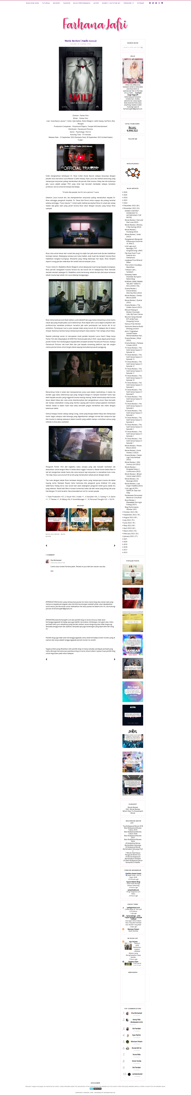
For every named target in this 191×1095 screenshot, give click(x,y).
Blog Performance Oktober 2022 (131, 508)
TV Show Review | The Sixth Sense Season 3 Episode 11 (133, 371)
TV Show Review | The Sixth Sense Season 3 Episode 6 (133, 406)
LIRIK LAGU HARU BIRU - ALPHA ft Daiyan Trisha (132, 714)
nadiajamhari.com (133, 907)
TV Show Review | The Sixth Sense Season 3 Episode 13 (133, 357)
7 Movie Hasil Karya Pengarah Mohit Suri (133, 854)
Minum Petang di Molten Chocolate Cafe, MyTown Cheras (134, 312)
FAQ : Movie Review (133, 809)
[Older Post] (114, 546)
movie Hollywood (52, 534)
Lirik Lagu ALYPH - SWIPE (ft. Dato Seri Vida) (133, 490)
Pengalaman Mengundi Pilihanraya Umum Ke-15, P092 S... (134, 241)
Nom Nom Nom (32, 3)
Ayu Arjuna (133, 941)
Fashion (66, 3)
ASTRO (96, 3)
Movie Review (133, 807)
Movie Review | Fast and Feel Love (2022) (134, 221)
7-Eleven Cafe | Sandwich (130, 271)
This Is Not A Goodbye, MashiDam (133, 266)
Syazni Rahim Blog (133, 882)
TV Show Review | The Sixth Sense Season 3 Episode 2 (133, 434)
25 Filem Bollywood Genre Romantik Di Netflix (132, 861)
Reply (52, 571)
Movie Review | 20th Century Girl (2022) (132, 463)
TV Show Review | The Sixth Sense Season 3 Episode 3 (133, 427)
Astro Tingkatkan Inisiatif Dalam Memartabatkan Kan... (134, 333)
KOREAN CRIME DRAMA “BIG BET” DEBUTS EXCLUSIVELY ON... (134, 283)
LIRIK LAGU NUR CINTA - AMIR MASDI (132, 574)
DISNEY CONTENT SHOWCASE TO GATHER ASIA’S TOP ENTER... (133, 214)
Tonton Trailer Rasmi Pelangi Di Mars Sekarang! (133, 691)
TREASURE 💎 (129, 3)
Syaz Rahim (136, 1035)
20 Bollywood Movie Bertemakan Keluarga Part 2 (133, 849)
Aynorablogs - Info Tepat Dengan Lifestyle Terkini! (133, 917)
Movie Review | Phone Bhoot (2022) (133, 447)
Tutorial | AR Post (132, 622)
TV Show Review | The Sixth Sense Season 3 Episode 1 (133, 441)
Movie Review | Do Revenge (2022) (132, 480)
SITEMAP (140, 3)
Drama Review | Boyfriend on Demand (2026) (133, 761)
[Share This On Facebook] (109, 534)
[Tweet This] (111, 534)
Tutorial (46, 3)
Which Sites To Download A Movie (133, 812)
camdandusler (137, 1074)
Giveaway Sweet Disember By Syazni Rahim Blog (133, 276)
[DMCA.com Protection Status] (96, 1089)
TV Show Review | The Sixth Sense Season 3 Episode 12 (133, 364)
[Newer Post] (46, 546)
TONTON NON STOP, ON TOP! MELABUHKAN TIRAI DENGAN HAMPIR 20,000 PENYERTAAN (132, 784)
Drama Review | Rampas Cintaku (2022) (134, 344)
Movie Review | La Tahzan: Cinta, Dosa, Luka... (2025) (133, 668)
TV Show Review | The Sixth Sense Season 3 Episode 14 (133, 350)
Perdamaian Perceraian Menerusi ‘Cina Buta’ (133, 496)
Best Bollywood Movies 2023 (132, 837)
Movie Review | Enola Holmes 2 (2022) (133, 451)
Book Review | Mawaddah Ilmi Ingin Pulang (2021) (133, 502)
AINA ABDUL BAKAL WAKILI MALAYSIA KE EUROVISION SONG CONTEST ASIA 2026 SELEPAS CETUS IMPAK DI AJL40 (133, 642)
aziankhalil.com (133, 890)
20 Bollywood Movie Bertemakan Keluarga (133, 844)
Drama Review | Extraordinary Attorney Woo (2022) (133, 290)
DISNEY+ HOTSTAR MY (111, 3)
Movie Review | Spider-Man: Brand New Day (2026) (133, 597)
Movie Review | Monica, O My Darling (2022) (134, 226)
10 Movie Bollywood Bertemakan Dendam (133, 858)
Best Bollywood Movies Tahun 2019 (132, 829)
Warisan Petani (133, 929)
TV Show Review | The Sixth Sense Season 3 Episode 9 (133, 385)
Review (56, 3)
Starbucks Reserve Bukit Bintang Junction (134, 327)
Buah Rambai (133, 931)
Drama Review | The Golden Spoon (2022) (133, 306)
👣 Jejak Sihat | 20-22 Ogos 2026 (133, 876)
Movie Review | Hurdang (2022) (131, 231)
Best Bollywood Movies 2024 (132, 840)
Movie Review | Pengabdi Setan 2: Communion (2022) (132, 469)
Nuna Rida (136, 1054)
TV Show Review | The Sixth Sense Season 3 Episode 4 (133, 420)
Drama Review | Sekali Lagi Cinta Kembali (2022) (133, 457)
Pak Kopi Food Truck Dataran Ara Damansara (132, 255)
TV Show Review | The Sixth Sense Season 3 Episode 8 (133, 392)
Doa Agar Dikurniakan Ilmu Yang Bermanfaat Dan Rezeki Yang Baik (133, 923)
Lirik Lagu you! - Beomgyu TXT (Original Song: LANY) (133, 248)
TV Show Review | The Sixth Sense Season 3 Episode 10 (133, 378)
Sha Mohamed (56, 560)
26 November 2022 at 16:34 (58, 562)
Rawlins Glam (133, 962)
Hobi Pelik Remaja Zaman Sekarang (133, 884)
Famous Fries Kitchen (133, 324)
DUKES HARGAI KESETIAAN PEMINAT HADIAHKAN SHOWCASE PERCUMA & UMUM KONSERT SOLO (133, 737)
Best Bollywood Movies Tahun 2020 (132, 833)
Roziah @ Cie (136, 1048)
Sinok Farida (136, 1061)
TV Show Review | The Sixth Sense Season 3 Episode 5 (133, 413)
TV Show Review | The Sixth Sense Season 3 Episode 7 (133, 399)
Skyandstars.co (109, 1092)
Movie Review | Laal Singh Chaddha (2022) (134, 484)
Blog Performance (81, 3)
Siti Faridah (136, 1028)
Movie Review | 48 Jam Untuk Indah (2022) (133, 475)
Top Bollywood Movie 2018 (133, 826)
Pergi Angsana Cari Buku (133, 893)
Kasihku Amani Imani (133, 873)
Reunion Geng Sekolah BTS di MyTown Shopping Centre (133, 319)
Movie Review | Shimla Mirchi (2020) (133, 296)
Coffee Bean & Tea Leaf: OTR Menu (133, 910)
